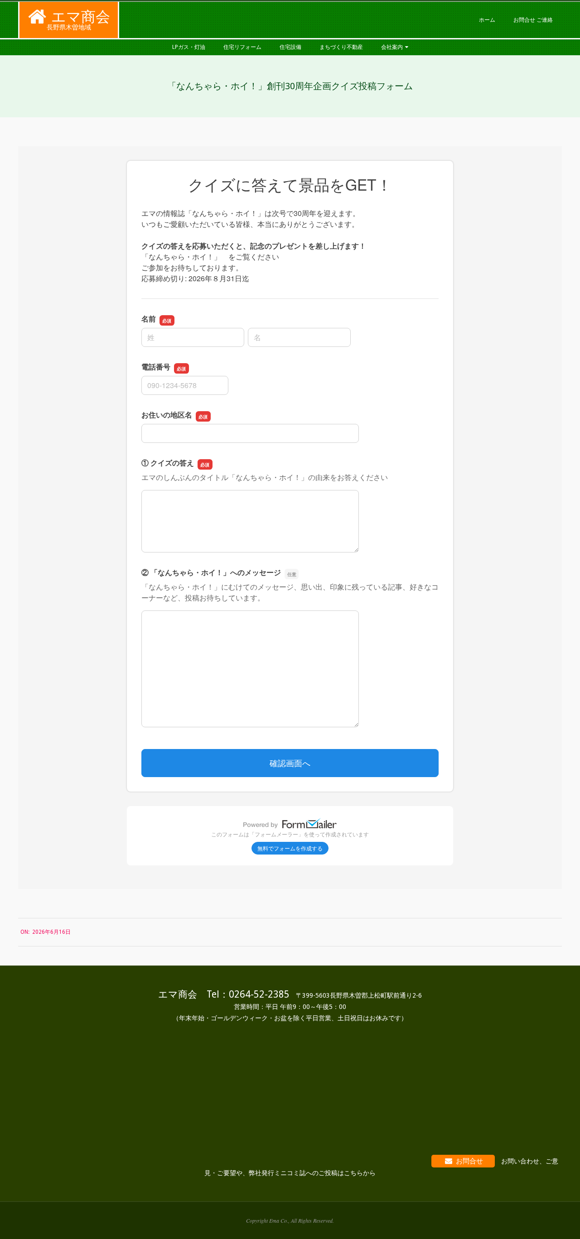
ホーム (487, 20)
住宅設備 (290, 47)
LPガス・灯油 (188, 47)
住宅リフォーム (242, 47)
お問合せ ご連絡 (533, 20)
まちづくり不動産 (341, 47)
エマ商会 (80, 17)
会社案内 (392, 47)
